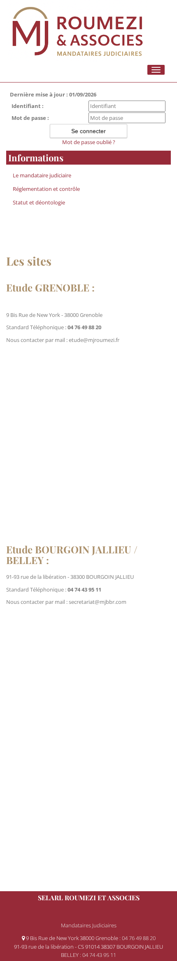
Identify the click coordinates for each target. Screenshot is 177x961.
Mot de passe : (30, 118)
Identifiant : (28, 106)
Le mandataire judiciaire (42, 175)
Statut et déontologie (39, 202)
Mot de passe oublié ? (88, 142)
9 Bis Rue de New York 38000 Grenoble (72, 938)
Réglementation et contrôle (46, 189)
